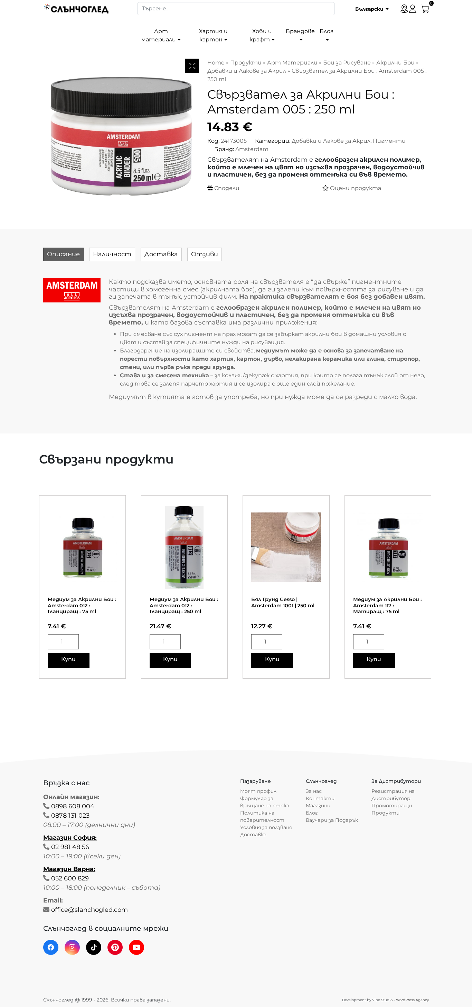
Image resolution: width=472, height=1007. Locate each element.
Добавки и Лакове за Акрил (246, 71)
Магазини (318, 805)
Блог (326, 31)
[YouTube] (136, 947)
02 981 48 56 (70, 847)
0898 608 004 (72, 806)
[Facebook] (50, 947)
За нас (314, 791)
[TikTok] (93, 947)
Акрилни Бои (395, 62)
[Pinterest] (115, 947)
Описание (63, 254)
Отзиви (204, 254)
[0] (425, 8)
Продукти (246, 62)
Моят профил (258, 791)
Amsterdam (251, 149)
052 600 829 (70, 878)
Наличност (112, 254)
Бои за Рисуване (347, 62)
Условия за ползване (266, 827)
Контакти (320, 798)
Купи (68, 659)
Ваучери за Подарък (332, 820)
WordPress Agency (412, 1000)
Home (216, 62)
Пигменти (389, 141)
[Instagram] (72, 947)
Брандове (300, 31)
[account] (412, 8)
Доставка (161, 254)
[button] (369, 8)
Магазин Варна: (69, 869)
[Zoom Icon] (192, 66)
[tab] (63, 254)
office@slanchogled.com (89, 910)
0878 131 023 (70, 815)
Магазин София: (70, 837)
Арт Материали (292, 62)
